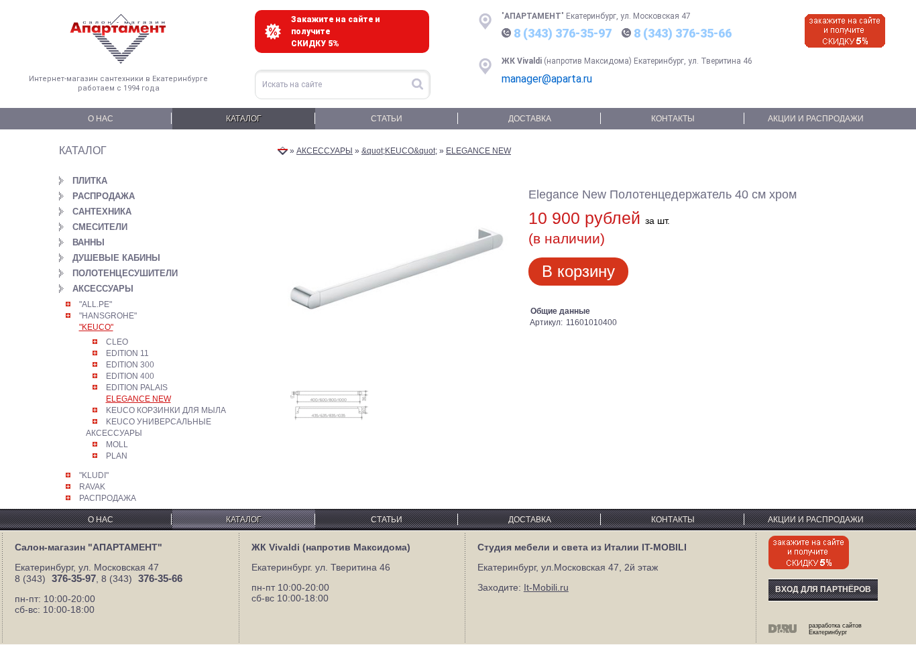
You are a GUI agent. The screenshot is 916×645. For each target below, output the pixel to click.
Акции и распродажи (816, 118)
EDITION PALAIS (137, 387)
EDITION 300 (130, 364)
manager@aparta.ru (547, 78)
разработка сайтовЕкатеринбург (835, 629)
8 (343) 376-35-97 (563, 33)
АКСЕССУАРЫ (102, 289)
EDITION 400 (130, 376)
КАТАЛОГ (83, 150)
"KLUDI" (94, 475)
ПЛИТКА (89, 181)
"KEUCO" (96, 327)
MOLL (117, 444)
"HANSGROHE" (108, 315)
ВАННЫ (88, 242)
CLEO (117, 342)
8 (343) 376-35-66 (683, 33)
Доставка (529, 118)
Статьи (386, 118)
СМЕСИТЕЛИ (99, 227)
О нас (100, 118)
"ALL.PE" (95, 304)
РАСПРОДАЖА (103, 196)
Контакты (673, 118)
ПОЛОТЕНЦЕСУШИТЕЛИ (125, 273)
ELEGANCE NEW (138, 399)
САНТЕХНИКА (101, 212)
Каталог (244, 118)
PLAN (116, 456)
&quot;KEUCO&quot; (399, 151)
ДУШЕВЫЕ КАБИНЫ (116, 258)
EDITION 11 (127, 353)
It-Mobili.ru (546, 587)
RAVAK (92, 486)
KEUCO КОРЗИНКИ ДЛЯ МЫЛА (166, 410)
